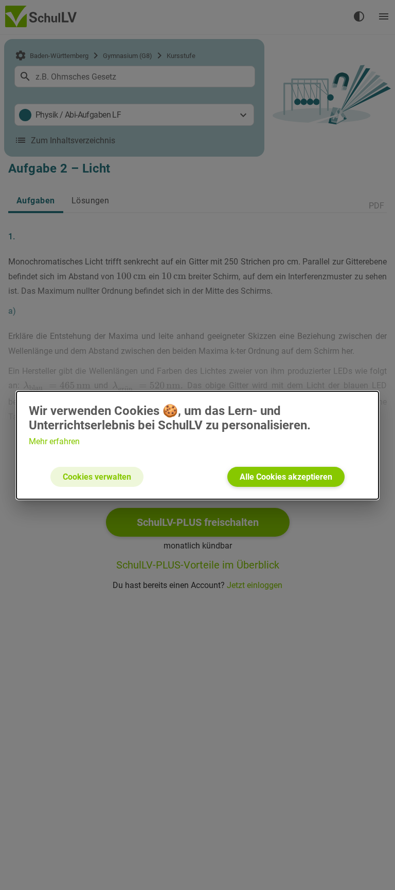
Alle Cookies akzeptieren (286, 477)
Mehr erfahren (54, 441)
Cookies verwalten (97, 477)
